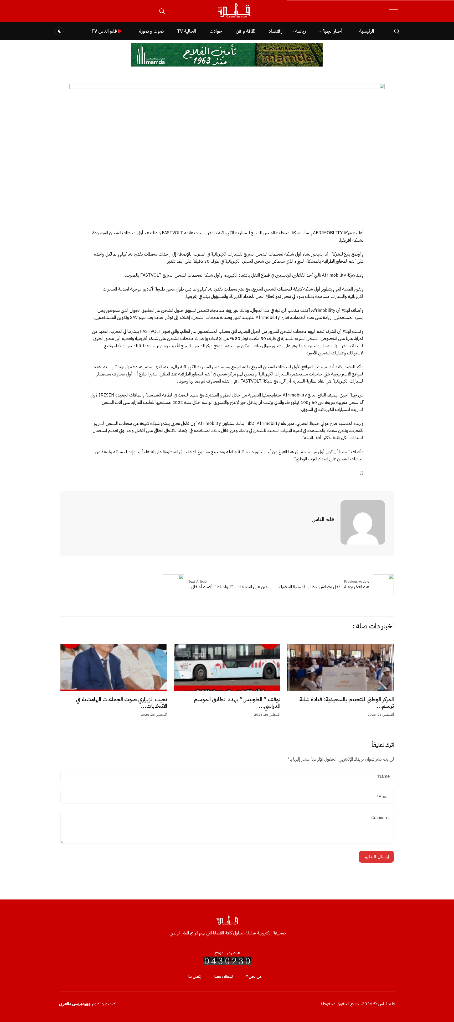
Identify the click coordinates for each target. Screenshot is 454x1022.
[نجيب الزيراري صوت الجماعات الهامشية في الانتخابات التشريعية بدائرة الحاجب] (113, 667)
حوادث (215, 31)
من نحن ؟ (254, 976)
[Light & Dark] (59, 31)
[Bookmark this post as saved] (361, 472)
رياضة (300, 31)
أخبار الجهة (332, 31)
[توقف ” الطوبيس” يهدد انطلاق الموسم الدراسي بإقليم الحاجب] (227, 667)
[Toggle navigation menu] (393, 10)
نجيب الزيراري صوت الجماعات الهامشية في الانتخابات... (121, 702)
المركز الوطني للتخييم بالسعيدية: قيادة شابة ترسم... (346, 702)
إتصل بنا (194, 976)
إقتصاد (275, 31)
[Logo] (234, 18)
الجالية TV (186, 31)
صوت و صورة (151, 31)
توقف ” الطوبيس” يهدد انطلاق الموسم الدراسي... (237, 702)
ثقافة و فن (245, 31)
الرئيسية (366, 31)
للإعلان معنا (223, 976)
